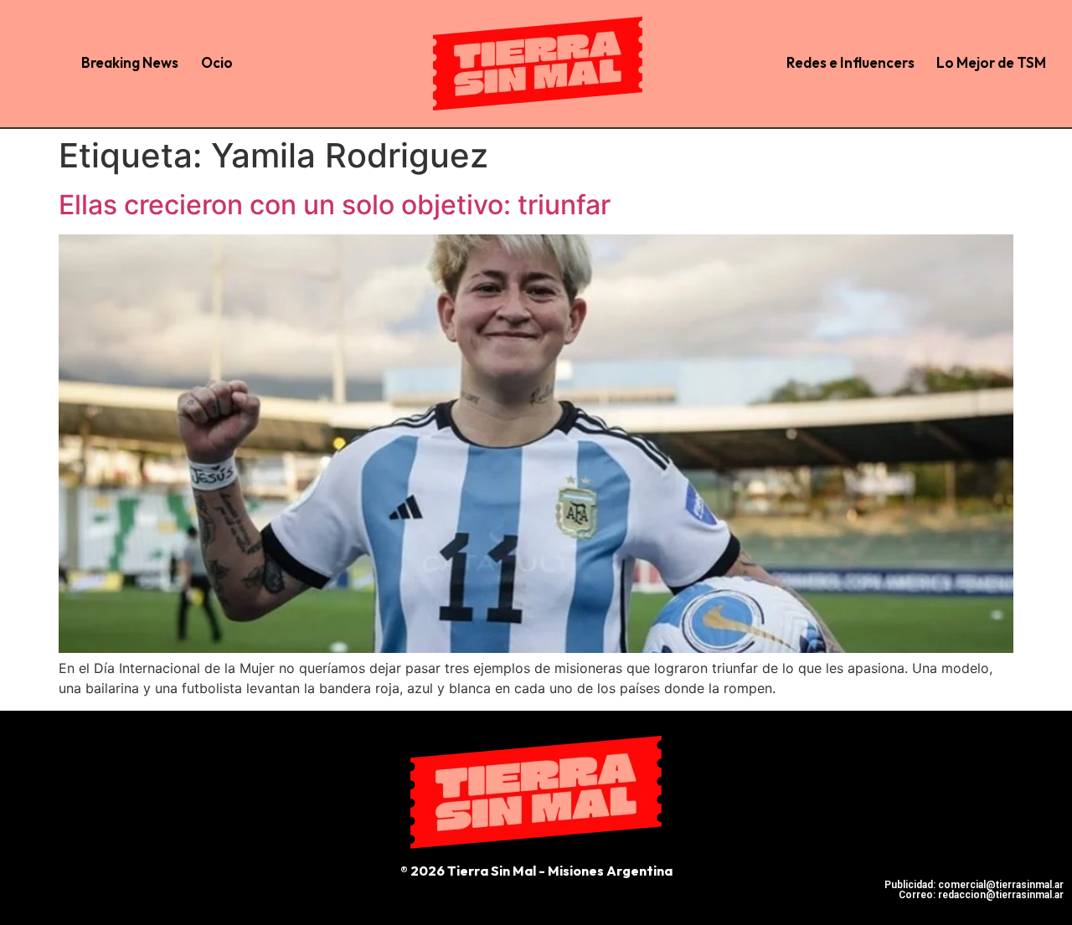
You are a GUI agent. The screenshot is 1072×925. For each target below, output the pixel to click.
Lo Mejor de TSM (991, 62)
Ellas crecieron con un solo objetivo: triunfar (335, 204)
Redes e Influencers (850, 62)
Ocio (217, 62)
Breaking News (129, 62)
